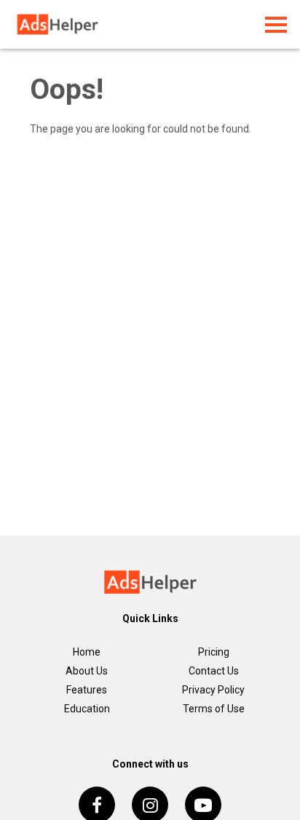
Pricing (213, 652)
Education (87, 708)
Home (86, 652)
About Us (87, 671)
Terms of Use (214, 708)
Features (86, 690)
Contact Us (214, 671)
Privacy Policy (213, 690)
